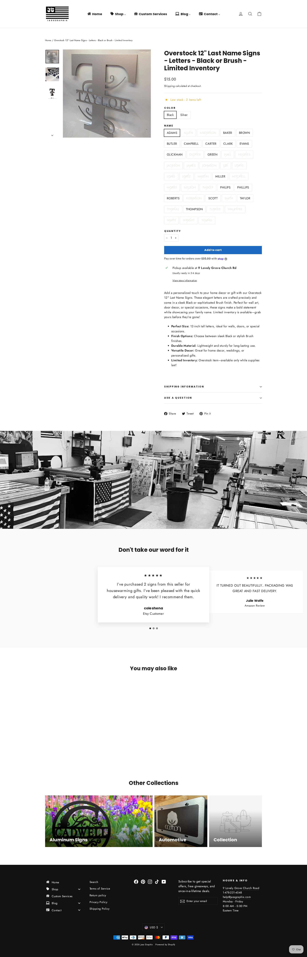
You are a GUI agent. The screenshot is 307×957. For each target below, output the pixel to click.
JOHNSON (209, 165)
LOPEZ (186, 176)
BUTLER (172, 143)
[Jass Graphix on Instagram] (150, 881)
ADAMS (172, 133)
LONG (171, 176)
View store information (185, 280)
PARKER (208, 187)
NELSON (190, 187)
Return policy (98, 895)
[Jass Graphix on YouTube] (164, 881)
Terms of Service (100, 889)
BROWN (244, 133)
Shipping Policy (99, 909)
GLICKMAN (174, 154)
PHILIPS (225, 187)
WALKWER (235, 209)
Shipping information (184, 386)
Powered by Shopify (165, 944)
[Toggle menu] (79, 889)
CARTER (211, 143)
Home (48, 40)
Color (170, 108)
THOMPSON (194, 209)
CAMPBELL (191, 143)
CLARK (228, 143)
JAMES (191, 165)
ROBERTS (173, 198)
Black (170, 115)
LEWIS (239, 165)
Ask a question (178, 398)
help (225, 897)
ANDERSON (208, 133)
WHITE (171, 220)
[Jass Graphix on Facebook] (136, 881)
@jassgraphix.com (239, 897)
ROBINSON (194, 198)
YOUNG (206, 220)
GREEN (212, 154)
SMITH (229, 198)
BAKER (227, 133)
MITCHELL (239, 176)
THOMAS (173, 209)
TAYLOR (245, 198)
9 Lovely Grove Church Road (241, 888)
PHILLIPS (243, 187)
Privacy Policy (98, 902)
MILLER (220, 176)
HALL (227, 154)
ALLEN (188, 133)
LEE (225, 165)
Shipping (169, 86)
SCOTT (213, 198)
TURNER (215, 209)
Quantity (172, 231)
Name (168, 125)
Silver (184, 115)
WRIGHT (189, 220)
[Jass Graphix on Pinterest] (143, 881)
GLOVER (195, 154)
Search (94, 882)
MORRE (172, 187)
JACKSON (173, 165)
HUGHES (244, 154)
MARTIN (203, 176)
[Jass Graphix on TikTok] (157, 881)
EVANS (244, 143)
